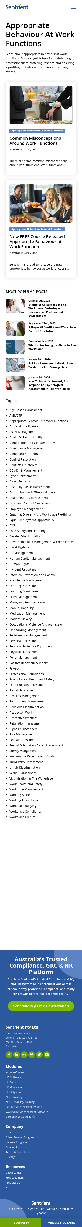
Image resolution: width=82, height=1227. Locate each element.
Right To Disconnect (23, 729)
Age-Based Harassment (25, 410)
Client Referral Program (20, 1137)
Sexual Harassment (23, 740)
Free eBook (13, 1182)
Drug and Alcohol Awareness (29, 503)
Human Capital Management (29, 558)
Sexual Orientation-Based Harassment (36, 745)
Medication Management (27, 613)
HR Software (13, 1077)
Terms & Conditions (18, 1152)
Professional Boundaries (26, 674)
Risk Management (22, 734)
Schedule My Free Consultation (41, 1006)
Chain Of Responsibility (25, 437)
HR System (12, 1082)
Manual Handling (21, 608)
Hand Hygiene (19, 547)
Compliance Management (27, 448)
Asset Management (23, 432)
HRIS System (14, 1092)
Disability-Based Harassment (29, 487)
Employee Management (26, 509)
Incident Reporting (22, 569)
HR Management (21, 553)
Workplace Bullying (22, 806)
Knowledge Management (27, 580)
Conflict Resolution (22, 459)
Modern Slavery (20, 619)
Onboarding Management (27, 630)
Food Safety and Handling (27, 531)
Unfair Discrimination (24, 767)
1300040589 (20, 1222)
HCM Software (15, 1072)
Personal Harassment (24, 641)
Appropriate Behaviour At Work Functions (38, 421)
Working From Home (23, 800)
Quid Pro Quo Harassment (27, 685)
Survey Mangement (23, 751)
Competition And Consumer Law (32, 443)
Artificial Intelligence (23, 426)
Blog (8, 1187)
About (9, 1132)
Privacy (14, 668)
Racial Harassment (22, 690)
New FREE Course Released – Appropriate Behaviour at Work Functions (38, 241)
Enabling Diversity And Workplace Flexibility (40, 514)
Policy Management (23, 657)
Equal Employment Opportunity (31, 520)
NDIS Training (14, 1097)
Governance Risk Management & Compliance (41, 542)
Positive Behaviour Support (28, 663)
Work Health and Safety (25, 784)
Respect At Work (20, 712)
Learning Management (25, 591)
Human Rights (19, 564)
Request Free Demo (61, 1222)
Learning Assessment (24, 586)
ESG (12, 525)
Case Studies (13, 1173)
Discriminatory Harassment (28, 498)
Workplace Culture (22, 817)
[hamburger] (73, 6)
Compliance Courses (18, 1116)
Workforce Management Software (27, 1112)
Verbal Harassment (22, 773)
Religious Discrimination (26, 707)
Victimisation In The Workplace (31, 778)
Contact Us (12, 1147)
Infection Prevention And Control (32, 575)
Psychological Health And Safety (31, 679)
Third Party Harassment (26, 762)
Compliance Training (24, 454)
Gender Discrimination (25, 536)
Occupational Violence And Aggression (36, 624)
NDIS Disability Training (20, 1102)
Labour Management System (24, 1107)
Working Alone (19, 795)
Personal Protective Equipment (31, 646)
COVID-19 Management (25, 470)
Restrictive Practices (23, 718)
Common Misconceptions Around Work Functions (35, 140)
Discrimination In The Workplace (32, 492)
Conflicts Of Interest (23, 465)
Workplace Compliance (25, 811)
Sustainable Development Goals (31, 756)
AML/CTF (15, 415)
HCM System (14, 1087)
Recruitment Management (27, 701)
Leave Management (23, 597)
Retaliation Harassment (25, 723)
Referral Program (16, 1142)
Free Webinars (15, 1177)
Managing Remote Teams (27, 602)
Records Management (24, 696)
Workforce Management (26, 789)
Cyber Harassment (22, 476)
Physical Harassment (24, 652)
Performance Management (28, 635)
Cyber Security (19, 481)
